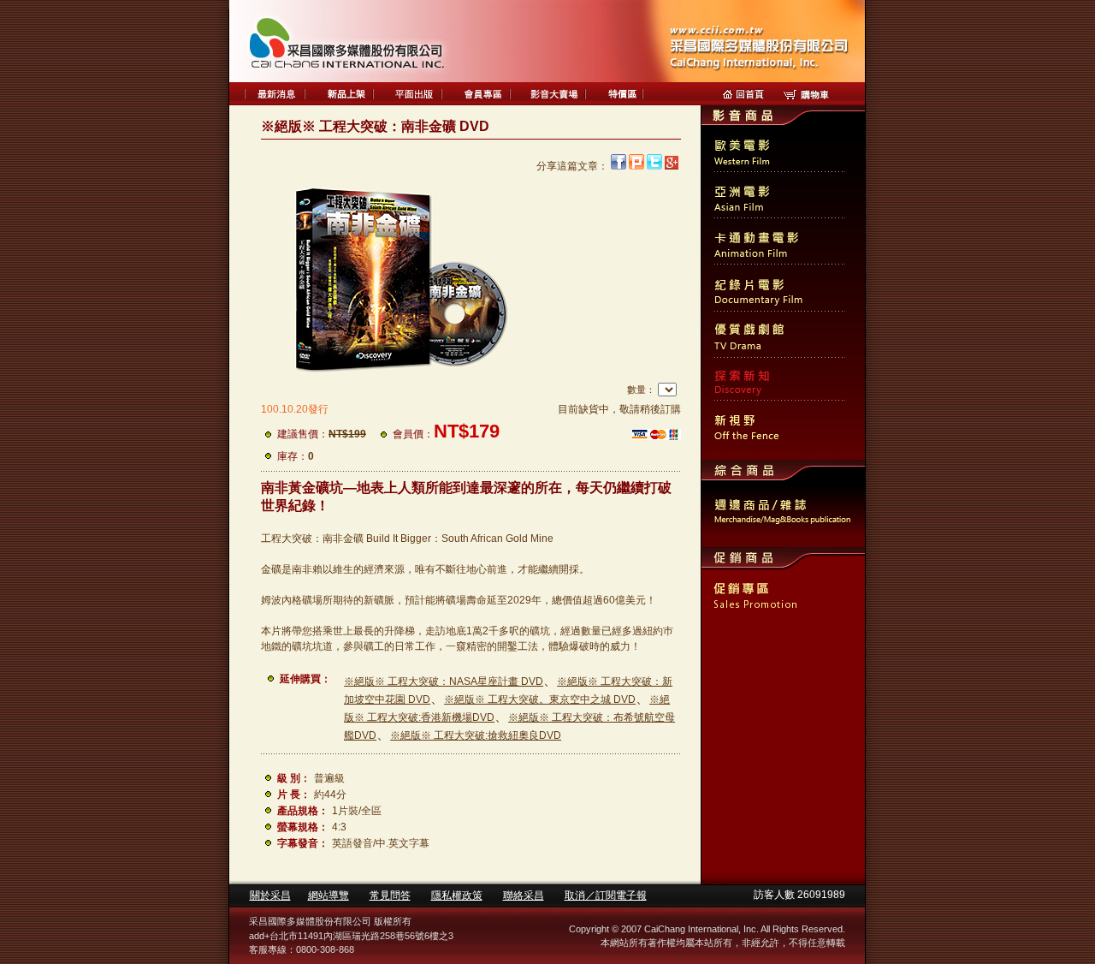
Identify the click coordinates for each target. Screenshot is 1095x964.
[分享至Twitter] (654, 166)
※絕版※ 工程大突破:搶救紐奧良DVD (475, 735)
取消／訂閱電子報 (606, 896)
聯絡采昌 (523, 896)
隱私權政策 (456, 896)
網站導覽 (328, 896)
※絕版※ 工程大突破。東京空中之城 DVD (540, 699)
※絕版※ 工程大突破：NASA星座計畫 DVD (443, 681)
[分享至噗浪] (636, 166)
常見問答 (390, 896)
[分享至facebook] (618, 166)
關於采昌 (270, 896)
